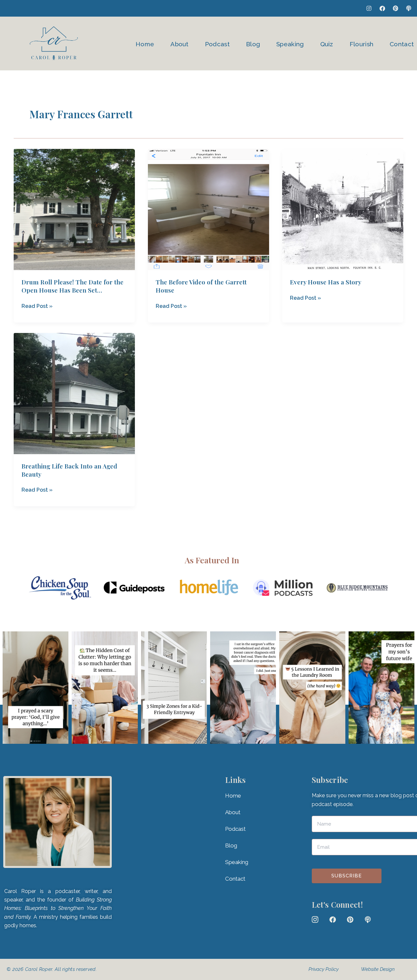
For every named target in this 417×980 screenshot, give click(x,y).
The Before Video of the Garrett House (201, 286)
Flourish (361, 44)
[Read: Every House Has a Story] (342, 209)
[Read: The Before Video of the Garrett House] (208, 209)
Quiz (326, 44)
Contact (402, 44)
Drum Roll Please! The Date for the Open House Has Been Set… (72, 286)
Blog (253, 44)
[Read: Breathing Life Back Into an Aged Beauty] (74, 393)
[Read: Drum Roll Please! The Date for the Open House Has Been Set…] (74, 209)
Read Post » (37, 305)
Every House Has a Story (325, 282)
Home (145, 44)
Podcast (217, 44)
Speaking (290, 44)
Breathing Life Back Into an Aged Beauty (69, 470)
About (179, 44)
